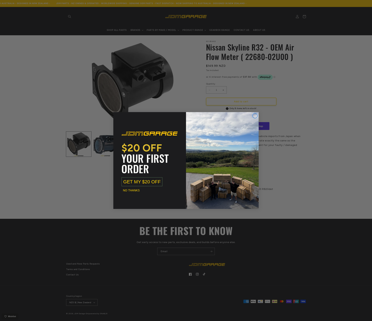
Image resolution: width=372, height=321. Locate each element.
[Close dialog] (254, 115)
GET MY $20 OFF (142, 181)
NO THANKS (131, 190)
